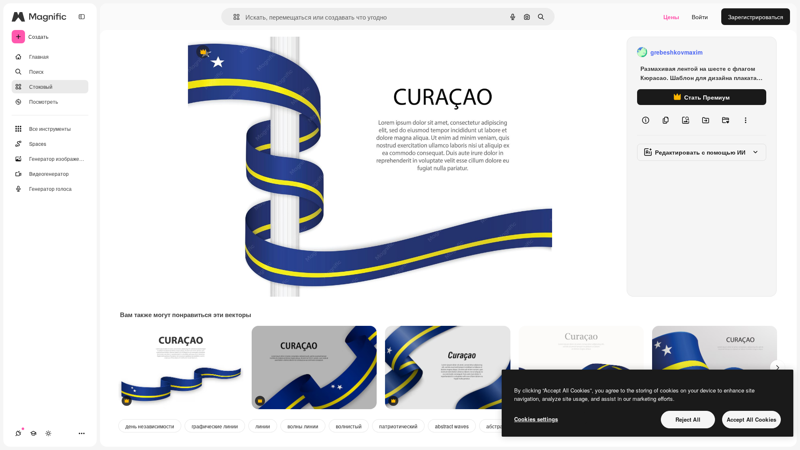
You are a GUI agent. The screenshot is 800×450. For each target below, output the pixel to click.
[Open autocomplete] (233, 17)
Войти (700, 16)
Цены (671, 16)
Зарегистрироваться (755, 16)
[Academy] (33, 433)
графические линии (215, 426)
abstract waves (452, 426)
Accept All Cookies (751, 419)
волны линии (303, 426)
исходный (244, 52)
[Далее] (777, 367)
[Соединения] (18, 433)
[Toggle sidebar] (81, 16)
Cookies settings (536, 419)
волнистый (349, 426)
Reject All (687, 419)
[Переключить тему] (48, 433)
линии (262, 426)
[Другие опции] (745, 120)
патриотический (398, 426)
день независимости (149, 426)
